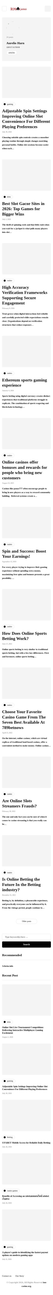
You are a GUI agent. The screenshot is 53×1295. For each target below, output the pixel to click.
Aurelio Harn (15, 43)
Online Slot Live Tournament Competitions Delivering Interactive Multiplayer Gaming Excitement (22, 1030)
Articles (12, 53)
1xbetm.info (7, 966)
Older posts (26, 921)
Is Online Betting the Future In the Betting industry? (21, 884)
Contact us (6, 1276)
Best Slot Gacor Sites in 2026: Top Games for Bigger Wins (23, 208)
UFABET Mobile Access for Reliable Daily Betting (26, 1143)
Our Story (19, 1276)
